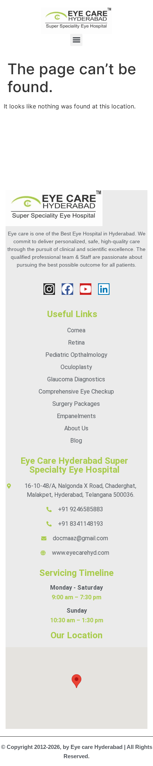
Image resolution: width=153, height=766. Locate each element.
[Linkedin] (104, 289)
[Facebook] (67, 289)
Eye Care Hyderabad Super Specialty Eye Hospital (74, 465)
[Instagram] (49, 289)
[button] (76, 40)
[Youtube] (85, 289)
